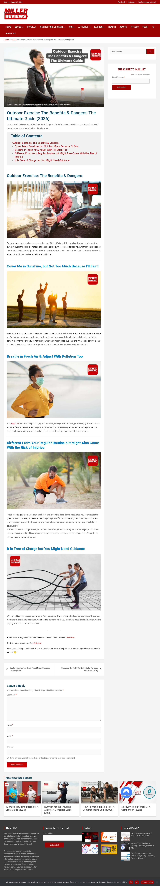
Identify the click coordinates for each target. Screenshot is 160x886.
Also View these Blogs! (19, 777)
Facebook (121, 2)
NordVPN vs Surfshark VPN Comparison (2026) (136, 808)
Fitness (135, 27)
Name (10, 725)
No (137, 882)
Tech (145, 27)
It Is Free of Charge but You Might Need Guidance (42, 160)
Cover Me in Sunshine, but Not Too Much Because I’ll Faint (47, 146)
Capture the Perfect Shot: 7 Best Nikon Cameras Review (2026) (30, 669)
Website (10, 747)
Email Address (118, 77)
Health (112, 27)
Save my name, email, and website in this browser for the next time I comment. (42, 758)
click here (37, 643)
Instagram (131, 2)
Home (8, 27)
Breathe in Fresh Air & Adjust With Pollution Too (41, 149)
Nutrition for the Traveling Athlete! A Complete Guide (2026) (58, 809)
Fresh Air (15, 423)
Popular (31, 27)
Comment (11, 695)
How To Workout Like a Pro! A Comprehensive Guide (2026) (98, 808)
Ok (131, 882)
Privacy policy (147, 882)
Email (10, 736)
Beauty (123, 27)
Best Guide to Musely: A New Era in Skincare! (141, 834)
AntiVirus (83, 27)
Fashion (98, 27)
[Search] (150, 51)
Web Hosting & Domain (51, 27)
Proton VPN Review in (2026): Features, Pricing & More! (142, 845)
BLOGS (18, 27)
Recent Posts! (131, 828)
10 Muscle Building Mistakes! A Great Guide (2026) (22, 808)
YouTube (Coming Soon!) (147, 2)
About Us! (11, 33)
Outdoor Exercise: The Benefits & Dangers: (35, 142)
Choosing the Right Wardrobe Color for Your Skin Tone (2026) (79, 669)
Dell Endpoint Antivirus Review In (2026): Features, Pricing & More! (143, 855)
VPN (70, 27)
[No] (157, 882)
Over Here (70, 637)
